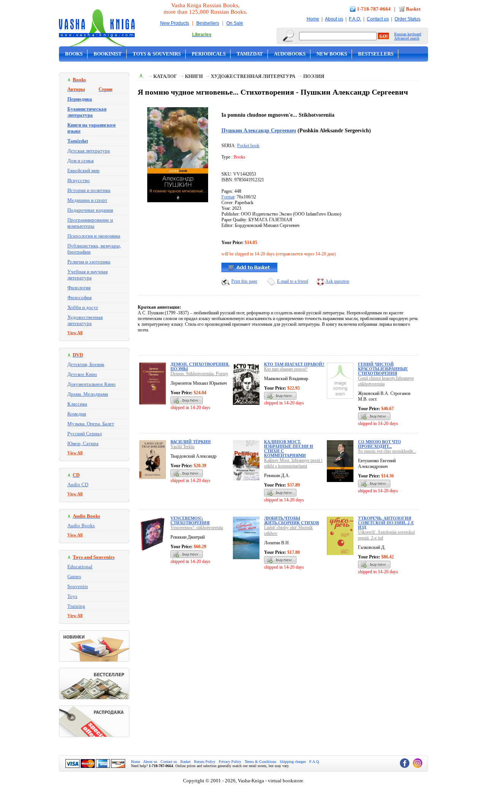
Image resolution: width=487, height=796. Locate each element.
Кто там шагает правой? (294, 364)
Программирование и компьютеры (90, 223)
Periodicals (209, 54)
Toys (72, 596)
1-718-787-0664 (374, 9)
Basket (413, 9)
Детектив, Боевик (85, 364)
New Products (174, 23)
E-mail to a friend (292, 281)
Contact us (378, 19)
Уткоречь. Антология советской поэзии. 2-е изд (386, 523)
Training (76, 606)
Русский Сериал (84, 433)
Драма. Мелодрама (87, 394)
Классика (77, 404)
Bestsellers (207, 23)
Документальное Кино (91, 384)
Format (227, 197)
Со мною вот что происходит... (379, 444)
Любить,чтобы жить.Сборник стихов (291, 520)
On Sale (234, 23)
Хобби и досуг (82, 307)
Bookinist (108, 54)
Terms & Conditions (260, 762)
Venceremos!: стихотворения (190, 520)
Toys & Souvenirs (157, 54)
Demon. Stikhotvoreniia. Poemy (199, 373)
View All (75, 332)
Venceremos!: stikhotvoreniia (196, 527)
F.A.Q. (355, 19)
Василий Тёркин (190, 441)
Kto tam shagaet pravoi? (285, 369)
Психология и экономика (93, 236)
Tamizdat (250, 54)
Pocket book (248, 145)
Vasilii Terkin (182, 446)
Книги (194, 76)
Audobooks (290, 54)
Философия (79, 297)
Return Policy (204, 762)
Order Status (407, 19)
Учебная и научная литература (87, 275)
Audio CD (77, 484)
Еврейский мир (83, 170)
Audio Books (81, 525)
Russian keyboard (407, 34)
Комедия (76, 414)
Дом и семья (80, 160)
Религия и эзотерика (88, 262)
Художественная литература (85, 320)
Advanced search (406, 38)
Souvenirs (77, 586)
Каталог (165, 76)
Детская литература (88, 151)
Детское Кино (82, 374)
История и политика (88, 190)
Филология (79, 287)
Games (74, 576)
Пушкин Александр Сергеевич (258, 130)
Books (74, 54)
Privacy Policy (230, 762)
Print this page (244, 281)
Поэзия (313, 76)
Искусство (78, 180)
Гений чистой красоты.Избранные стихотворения (383, 369)
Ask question (337, 281)
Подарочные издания (90, 210)
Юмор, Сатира (83, 443)
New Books (332, 54)
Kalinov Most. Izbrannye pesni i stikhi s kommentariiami (293, 463)
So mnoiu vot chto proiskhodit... (387, 451)
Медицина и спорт (87, 200)
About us (334, 19)
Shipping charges (293, 762)
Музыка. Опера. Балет (90, 424)
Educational (79, 566)
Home (313, 19)
